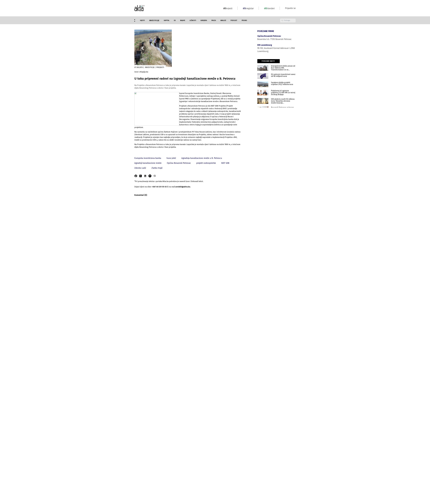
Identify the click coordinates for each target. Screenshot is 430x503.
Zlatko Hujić (157, 168)
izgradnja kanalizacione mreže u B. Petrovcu (201, 158)
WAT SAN (225, 163)
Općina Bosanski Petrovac (179, 163)
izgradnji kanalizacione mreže (147, 163)
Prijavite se (290, 8)
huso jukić (171, 158)
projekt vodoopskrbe (206, 163)
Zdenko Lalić (140, 168)
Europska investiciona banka (147, 158)
